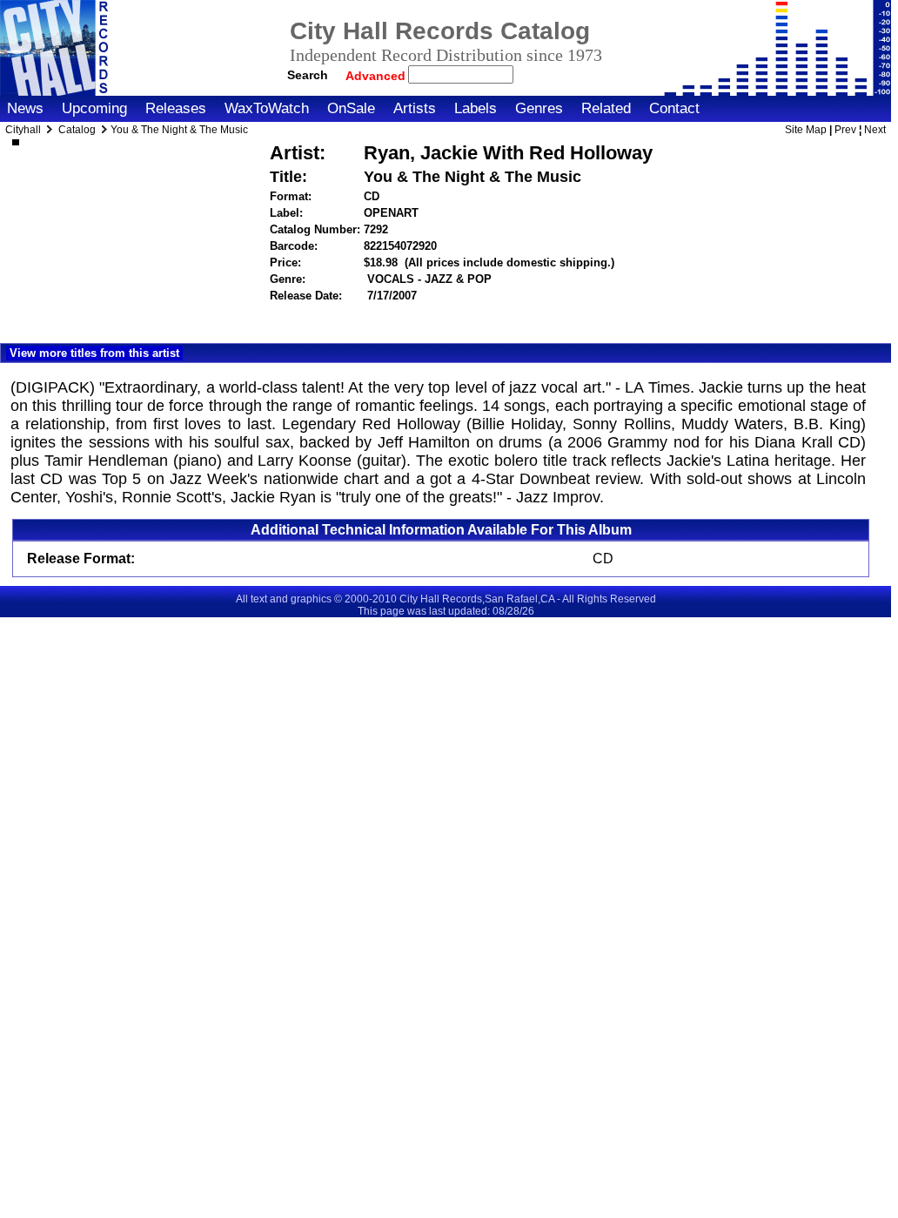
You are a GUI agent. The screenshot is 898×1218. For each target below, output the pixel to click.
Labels (475, 108)
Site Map (806, 130)
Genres (539, 108)
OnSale (351, 108)
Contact (674, 108)
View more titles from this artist (94, 353)
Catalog (77, 130)
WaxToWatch (266, 108)
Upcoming (94, 108)
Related (606, 108)
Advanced (377, 76)
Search (307, 75)
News (25, 108)
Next (875, 130)
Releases (175, 108)
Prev (845, 130)
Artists (414, 108)
